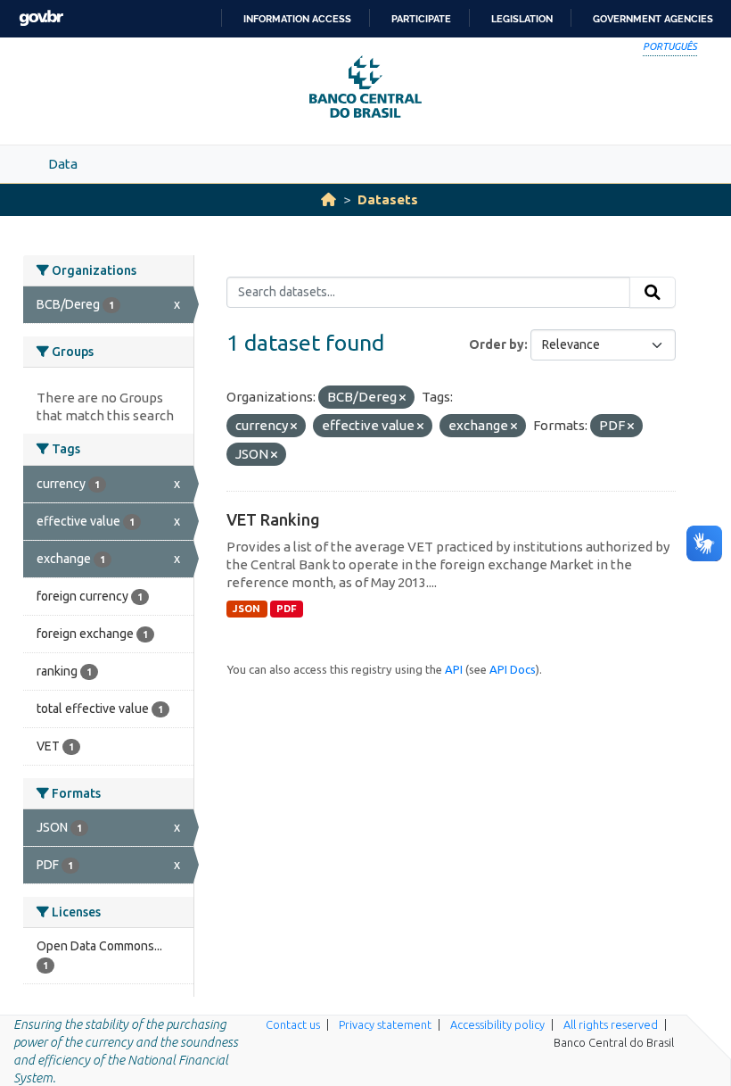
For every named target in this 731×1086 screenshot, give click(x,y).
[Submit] (652, 293)
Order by (496, 344)
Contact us (293, 1024)
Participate (421, 18)
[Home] (328, 199)
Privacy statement (385, 1024)
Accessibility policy (497, 1024)
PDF (286, 608)
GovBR (41, 18)
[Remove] (402, 398)
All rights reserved (610, 1024)
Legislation (522, 18)
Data (63, 163)
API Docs (512, 669)
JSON (246, 608)
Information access (297, 18)
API (454, 669)
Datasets (387, 199)
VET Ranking (273, 519)
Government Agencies (653, 18)
